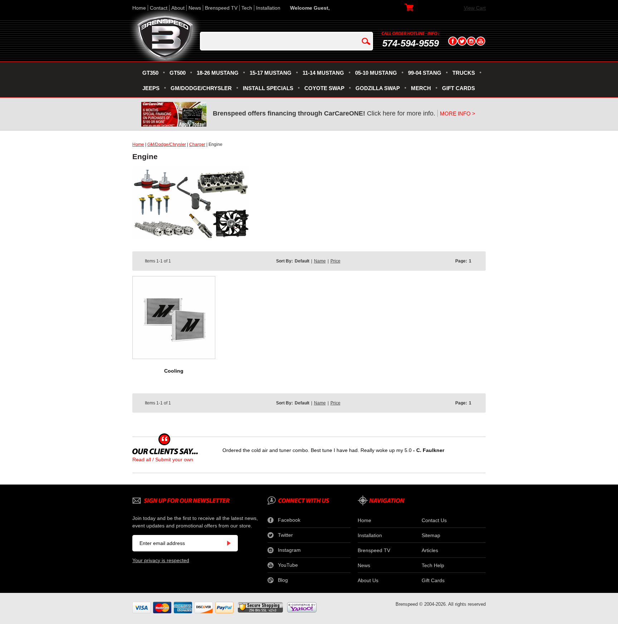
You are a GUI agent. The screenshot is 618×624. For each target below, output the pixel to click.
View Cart (475, 7)
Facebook (289, 520)
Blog (283, 580)
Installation (268, 8)
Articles (430, 550)
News (194, 8)
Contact (158, 8)
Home (139, 8)
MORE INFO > (457, 113)
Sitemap (431, 535)
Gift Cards (433, 580)
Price (335, 261)
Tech (246, 8)
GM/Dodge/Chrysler (166, 144)
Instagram (289, 550)
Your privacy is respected (160, 560)
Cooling (173, 371)
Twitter (285, 535)
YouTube (288, 565)
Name (320, 261)
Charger (197, 144)
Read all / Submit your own (162, 459)
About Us (368, 580)
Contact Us (434, 520)
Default (302, 261)
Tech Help (433, 565)
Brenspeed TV (221, 8)
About (178, 8)
